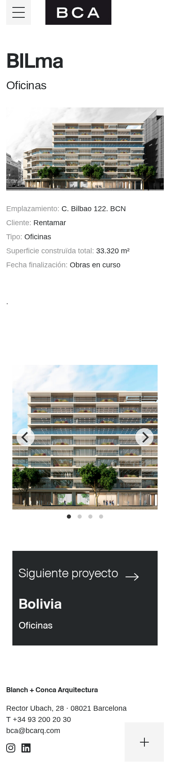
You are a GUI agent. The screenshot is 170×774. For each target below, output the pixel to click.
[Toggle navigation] (18, 12)
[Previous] (26, 437)
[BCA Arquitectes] (78, 11)
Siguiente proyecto (68, 574)
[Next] (144, 437)
